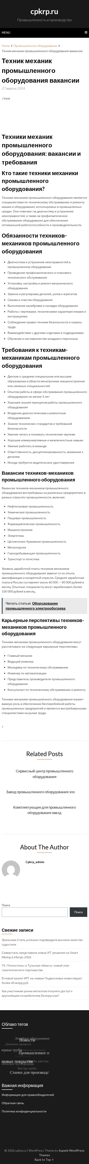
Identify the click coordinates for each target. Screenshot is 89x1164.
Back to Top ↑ (44, 1159)
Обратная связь (13, 1103)
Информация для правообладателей (28, 1095)
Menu (6, 32)
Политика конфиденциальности (24, 1111)
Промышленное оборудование (35, 46)
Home (6, 46)
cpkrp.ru (44, 11)
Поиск (6, 905)
